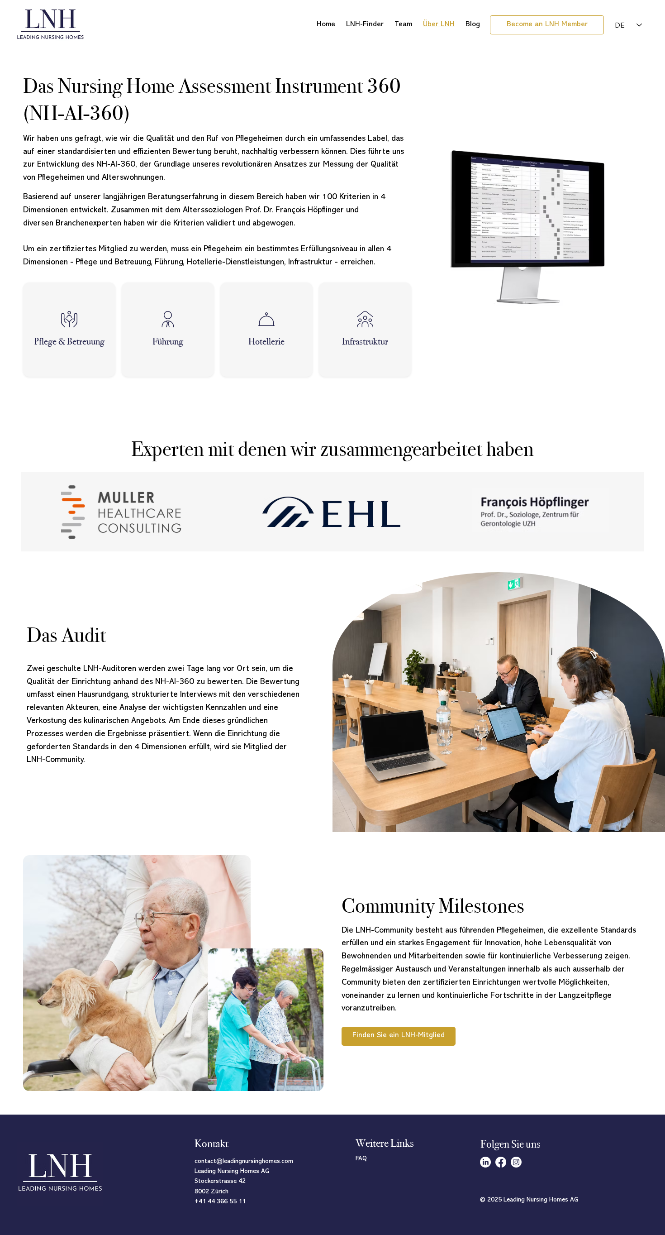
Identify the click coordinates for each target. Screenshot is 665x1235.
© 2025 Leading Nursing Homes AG (529, 1200)
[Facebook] (500, 1162)
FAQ (361, 1159)
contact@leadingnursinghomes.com (244, 1161)
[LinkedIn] (485, 1162)
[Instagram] (516, 1162)
